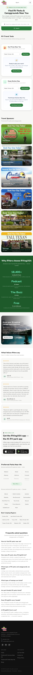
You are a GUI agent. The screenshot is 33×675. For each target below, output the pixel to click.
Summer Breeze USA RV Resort (13, 377)
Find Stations (25, 88)
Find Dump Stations (16, 105)
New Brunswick (16, 497)
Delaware (16, 478)
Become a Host (8, 337)
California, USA (5, 519)
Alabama (6, 471)
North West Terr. (6, 501)
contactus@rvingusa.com (8, 641)
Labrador (27, 494)
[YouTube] (6, 645)
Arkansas (6, 475)
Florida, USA (5, 516)
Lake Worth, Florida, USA (16, 516)
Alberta (6, 494)
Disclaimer (14, 671)
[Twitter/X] (9, 645)
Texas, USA (14, 519)
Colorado (27, 475)
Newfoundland (26, 497)
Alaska (16, 471)
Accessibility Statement (6, 671)
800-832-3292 (6, 639)
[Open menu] (30, 2)
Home (2, 652)
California (16, 475)
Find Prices (25, 54)
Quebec (27, 504)
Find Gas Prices (16, 71)
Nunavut (27, 501)
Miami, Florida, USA (24, 519)
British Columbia (16, 494)
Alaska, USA (26, 523)
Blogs (2, 662)
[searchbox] (18, 24)
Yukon (16, 507)
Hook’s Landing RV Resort (12, 400)
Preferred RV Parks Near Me (8, 659)
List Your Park (20, 652)
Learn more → (19, 337)
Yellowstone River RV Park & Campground (16, 419)
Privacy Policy (20, 658)
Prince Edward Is (16, 504)
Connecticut (6, 478)
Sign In (17, 2)
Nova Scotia (16, 501)
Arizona (27, 471)
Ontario (6, 504)
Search (17, 28)
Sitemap (19, 671)
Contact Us (20, 655)
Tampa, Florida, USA (7, 523)
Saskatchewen (6, 507)
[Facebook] (2, 645)
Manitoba (6, 497)
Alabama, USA (17, 523)
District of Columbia (27, 479)
